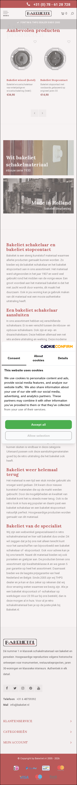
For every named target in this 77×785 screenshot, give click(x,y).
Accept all (38, 424)
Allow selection (38, 435)
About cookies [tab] (38, 358)
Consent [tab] (14, 358)
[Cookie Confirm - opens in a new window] (57, 346)
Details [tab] (63, 358)
